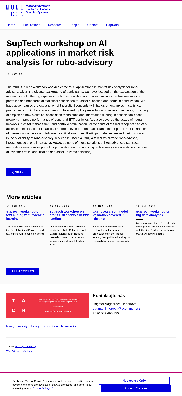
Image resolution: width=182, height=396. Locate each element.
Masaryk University (17, 326)
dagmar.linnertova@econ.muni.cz (116, 308)
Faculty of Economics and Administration (54, 326)
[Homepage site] (28, 10)
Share (20, 172)
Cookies (27, 350)
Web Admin (12, 350)
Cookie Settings (41, 388)
